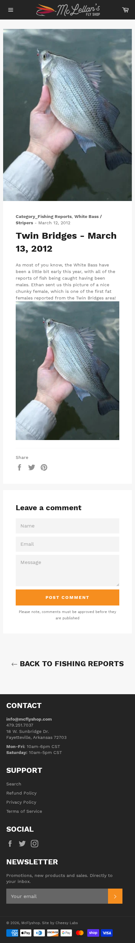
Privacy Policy (21, 802)
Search (13, 783)
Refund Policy (21, 792)
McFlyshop (30, 923)
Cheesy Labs (67, 923)
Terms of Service (24, 811)
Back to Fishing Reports (71, 663)
